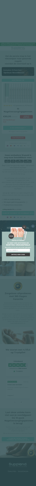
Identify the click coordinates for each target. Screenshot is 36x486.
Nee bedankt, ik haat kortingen (18, 257)
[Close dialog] (33, 226)
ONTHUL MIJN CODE (18, 254)
